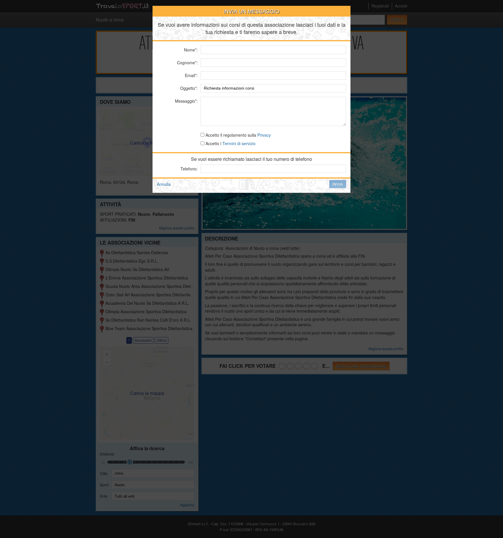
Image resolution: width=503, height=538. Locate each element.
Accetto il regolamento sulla (237, 135)
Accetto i (230, 143)
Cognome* (186, 62)
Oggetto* (188, 88)
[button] (337, 184)
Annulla (164, 184)
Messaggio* (185, 101)
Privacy (264, 135)
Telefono (188, 169)
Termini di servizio (239, 143)
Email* (190, 75)
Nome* (190, 50)
